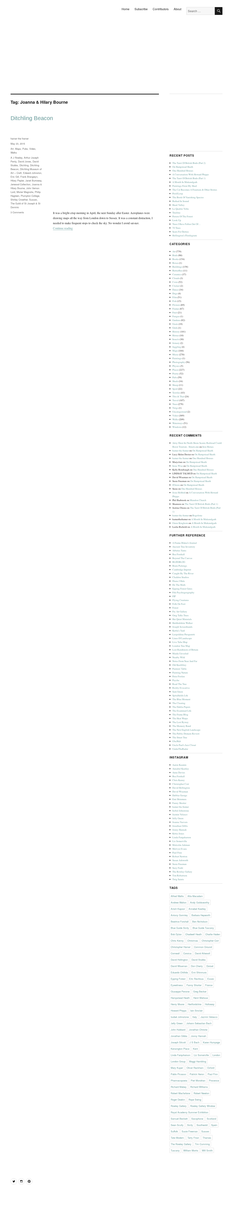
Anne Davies (178, 772)
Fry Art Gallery (179, 611)
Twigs (175, 407)
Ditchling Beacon (32, 118)
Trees (174, 404)
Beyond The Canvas (182, 558)
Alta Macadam (195, 896)
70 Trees (176, 227)
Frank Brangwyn (28, 176)
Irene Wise (177, 465)
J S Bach (194, 1042)
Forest (175, 607)
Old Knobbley (179, 665)
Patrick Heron (197, 1074)
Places (175, 369)
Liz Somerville (179, 841)
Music (175, 354)
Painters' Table (179, 668)
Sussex (33, 199)
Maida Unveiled (180, 653)
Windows (177, 427)
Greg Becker (199, 991)
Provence (214, 1080)
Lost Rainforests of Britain (185, 649)
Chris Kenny (178, 780)
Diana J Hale (178, 581)
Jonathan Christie (198, 1029)
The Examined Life (181, 710)
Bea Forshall (178, 554)
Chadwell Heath (193, 934)
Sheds (175, 381)
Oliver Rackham (195, 1067)
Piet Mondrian (198, 1080)
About (177, 9)
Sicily (190, 1125)
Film (174, 297)
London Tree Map (181, 645)
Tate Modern (177, 1137)
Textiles (176, 392)
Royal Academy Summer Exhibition (189, 1112)
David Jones (24, 161)
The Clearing (178, 703)
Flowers (176, 304)
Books (175, 259)
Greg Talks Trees (180, 615)
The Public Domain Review (186, 733)
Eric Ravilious (196, 978)
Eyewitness (177, 985)
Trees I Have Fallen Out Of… (186, 224)
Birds (175, 255)
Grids (175, 327)
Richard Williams (199, 1087)
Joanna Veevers (179, 822)
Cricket (176, 285)
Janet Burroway (33, 180)
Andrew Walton (178, 902)
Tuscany (175, 1150)
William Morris (190, 1150)
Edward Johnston (32, 173)
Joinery (176, 343)
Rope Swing (195, 1099)
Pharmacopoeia (179, 1080)
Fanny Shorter (179, 803)
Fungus (176, 316)
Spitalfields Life (180, 695)
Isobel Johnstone (180, 810)
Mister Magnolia (25, 192)
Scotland (211, 1118)
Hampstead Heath (180, 998)
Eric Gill (15, 176)
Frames (175, 308)
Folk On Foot (178, 603)
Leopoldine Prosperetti (183, 634)
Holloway (209, 1004)
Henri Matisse (200, 998)
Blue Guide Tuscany (203, 928)
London (216, 1055)
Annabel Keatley (180, 768)
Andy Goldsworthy (199, 902)
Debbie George (179, 795)
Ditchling (24, 165)
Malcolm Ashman (181, 845)
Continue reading (63, 228)
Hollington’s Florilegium (184, 235)
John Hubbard (178, 1029)
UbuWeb (176, 741)
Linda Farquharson (181, 837)
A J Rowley (16, 157)
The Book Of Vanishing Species (188, 197)
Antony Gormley (179, 915)
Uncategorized (179, 411)
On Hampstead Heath (182, 166)
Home (125, 9)
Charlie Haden (212, 934)
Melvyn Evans (179, 848)
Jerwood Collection (20, 184)
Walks (14, 152)
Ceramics (176, 274)
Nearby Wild (178, 657)
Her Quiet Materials (182, 619)
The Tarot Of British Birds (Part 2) (189, 163)
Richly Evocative (181, 687)
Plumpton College (30, 195)
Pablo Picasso (178, 1074)
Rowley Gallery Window (202, 1106)
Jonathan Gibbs (180, 825)
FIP (174, 596)
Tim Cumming (202, 1144)
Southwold (202, 1125)
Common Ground (203, 947)
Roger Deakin (178, 1099)
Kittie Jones (178, 833)
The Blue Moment (181, 699)
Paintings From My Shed (184, 185)
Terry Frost (193, 1137)
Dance (175, 289)
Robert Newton (179, 856)
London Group (178, 1061)
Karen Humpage (211, 1042)
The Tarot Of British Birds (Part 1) (189, 178)
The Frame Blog (180, 714)
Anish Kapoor (178, 909)
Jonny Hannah (179, 829)
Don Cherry (197, 966)
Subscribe (141, 9)
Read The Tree (179, 684)
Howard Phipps (179, 1010)
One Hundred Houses (182, 170)
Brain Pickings (179, 565)
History (176, 331)
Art (12, 148)
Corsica (187, 953)
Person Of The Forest (182, 216)
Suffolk (174, 1131)
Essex (210, 978)
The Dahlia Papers (181, 707)
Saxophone (197, 1118)
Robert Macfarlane (180, 1093)
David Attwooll (202, 953)
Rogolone (197, 515)
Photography (178, 362)
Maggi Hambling (197, 1061)
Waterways (177, 423)
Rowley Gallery (179, 1106)
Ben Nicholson (200, 921)
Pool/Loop (177, 193)
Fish (174, 301)
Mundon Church (198, 500)
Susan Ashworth (180, 860)
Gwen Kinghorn (180, 523)
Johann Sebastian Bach (199, 1023)
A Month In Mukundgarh (184, 182)
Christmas (192, 940)
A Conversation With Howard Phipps (190, 174)
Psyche (175, 680)
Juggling (176, 346)
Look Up (176, 220)
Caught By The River (182, 573)
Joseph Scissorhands (182, 626)
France (208, 985)
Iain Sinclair (196, 1010)
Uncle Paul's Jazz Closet (184, 745)
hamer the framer (20, 138)
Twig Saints (178, 879)
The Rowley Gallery (182, 871)
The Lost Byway (180, 722)
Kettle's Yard (178, 630)
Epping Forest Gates (182, 588)
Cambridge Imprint (181, 569)
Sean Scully (177, 1125)
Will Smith (207, 1150)
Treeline (176, 212)
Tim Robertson (179, 875)
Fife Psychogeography (183, 592)
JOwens (176, 485)
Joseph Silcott (178, 1042)
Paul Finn (177, 852)
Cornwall (175, 953)
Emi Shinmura (179, 799)
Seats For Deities (180, 231)
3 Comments (17, 212)
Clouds (175, 278)
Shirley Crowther (19, 199)
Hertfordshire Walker (182, 623)
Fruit (174, 312)
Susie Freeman (179, 864)
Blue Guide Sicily (180, 928)
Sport (175, 388)
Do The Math (178, 584)
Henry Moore (177, 1004)
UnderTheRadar (180, 748)
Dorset (209, 966)
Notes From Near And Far (184, 661)
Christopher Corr (180, 784)
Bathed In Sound (180, 201)
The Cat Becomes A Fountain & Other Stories (194, 189)
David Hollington (181, 787)
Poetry (175, 373)
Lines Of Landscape (182, 638)
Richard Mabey (179, 1087)
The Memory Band (181, 726)
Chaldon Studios (180, 577)
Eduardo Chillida (179, 972)
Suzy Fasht (177, 867)
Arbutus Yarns (179, 550)
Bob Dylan (176, 934)
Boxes (175, 263)
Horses (175, 335)
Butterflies (177, 270)
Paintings (177, 358)
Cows (175, 282)
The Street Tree (179, 737)
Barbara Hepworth (200, 915)
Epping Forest (178, 978)
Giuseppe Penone (180, 991)
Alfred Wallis (177, 896)
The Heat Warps (180, 718)
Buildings (177, 266)
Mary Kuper (177, 1067)
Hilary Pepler (17, 180)
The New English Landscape (186, 729)
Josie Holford (178, 492)
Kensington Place (180, 1048)
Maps (18, 148)
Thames (207, 1137)
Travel (175, 400)
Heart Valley (178, 205)
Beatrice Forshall (180, 921)
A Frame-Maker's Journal (184, 542)
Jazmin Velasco (179, 814)
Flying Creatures (180, 600)
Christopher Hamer (180, 947)
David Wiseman (180, 791)
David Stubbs (198, 959)
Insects (175, 339)
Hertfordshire (194, 1004)
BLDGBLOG (178, 562)
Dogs (174, 293)
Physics (176, 366)
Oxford (210, 1067)
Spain (214, 1125)
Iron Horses (208, 446)
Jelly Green (177, 818)
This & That (178, 396)
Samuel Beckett (179, 1118)
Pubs (25, 148)
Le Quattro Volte (180, 208)
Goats (175, 324)
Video (32, 148)
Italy (194, 1017)
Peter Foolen (178, 676)
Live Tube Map (179, 642)
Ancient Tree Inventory (183, 546)
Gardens (176, 320)
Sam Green (177, 691)
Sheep (175, 385)
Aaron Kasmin (179, 764)
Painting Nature (180, 672)
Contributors (161, 9)
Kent (195, 1048)
